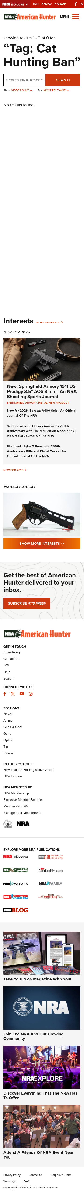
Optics (8, 740)
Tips (7, 746)
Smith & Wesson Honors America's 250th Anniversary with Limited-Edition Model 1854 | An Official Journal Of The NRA (41, 431)
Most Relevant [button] (55, 90)
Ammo (8, 720)
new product (59, 403)
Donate (60, 4)
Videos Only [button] (20, 90)
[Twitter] (81, 4)
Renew (47, 4)
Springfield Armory (22, 403)
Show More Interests (50, 543)
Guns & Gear (13, 727)
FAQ (7, 665)
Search (63, 79)
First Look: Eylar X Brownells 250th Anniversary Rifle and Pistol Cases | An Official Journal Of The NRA (36, 451)
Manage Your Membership (22, 812)
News (8, 714)
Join (35, 4)
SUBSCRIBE (27, 603)
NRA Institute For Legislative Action (29, 769)
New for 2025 (13, 470)
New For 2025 (17, 332)
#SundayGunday (20, 487)
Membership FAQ (16, 806)
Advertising (12, 652)
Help (7, 671)
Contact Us (11, 658)
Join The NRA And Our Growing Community (34, 1036)
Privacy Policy (12, 1175)
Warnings (9, 1181)
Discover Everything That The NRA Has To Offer (41, 1095)
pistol (42, 403)
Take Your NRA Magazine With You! (37, 979)
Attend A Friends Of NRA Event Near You (39, 1154)
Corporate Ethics (61, 1175)
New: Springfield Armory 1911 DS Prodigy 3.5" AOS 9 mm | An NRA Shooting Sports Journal (42, 391)
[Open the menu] (75, 16)
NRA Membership (16, 793)
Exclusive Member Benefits (23, 799)
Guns (7, 733)
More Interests (48, 322)
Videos (9, 753)
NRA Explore (13, 776)
